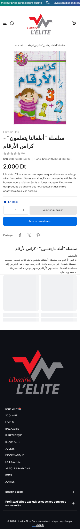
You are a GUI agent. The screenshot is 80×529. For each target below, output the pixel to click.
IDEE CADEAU (13, 462)
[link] (20, 235)
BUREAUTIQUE (13, 435)
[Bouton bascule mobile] (5, 23)
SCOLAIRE (11, 415)
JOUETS (10, 448)
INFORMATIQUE (14, 455)
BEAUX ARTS (12, 442)
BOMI (8, 475)
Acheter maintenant (40, 221)
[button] (12, 23)
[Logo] (40, 23)
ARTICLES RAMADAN (17, 468)
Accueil (19, 45)
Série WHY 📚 (13, 409)
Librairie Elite (24, 521)
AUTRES (10, 481)
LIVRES (9, 422)
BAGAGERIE (12, 428)
